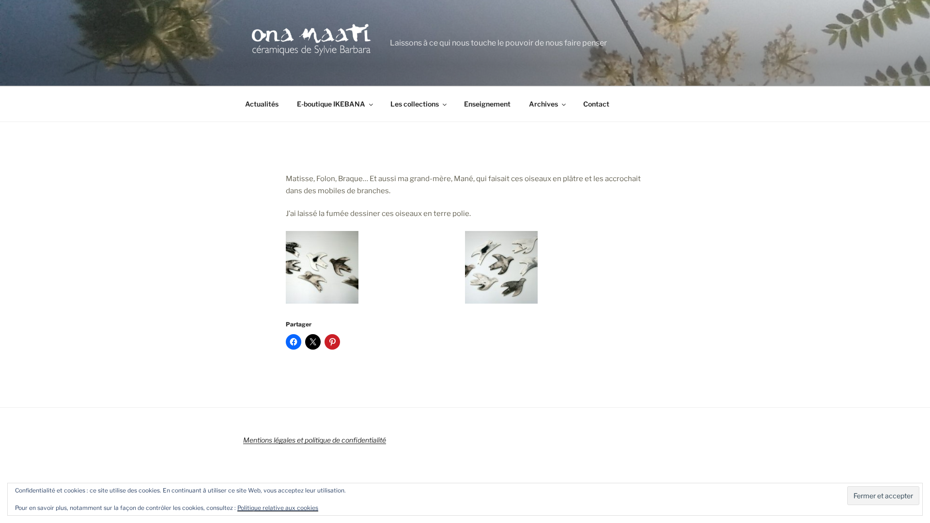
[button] (375, 269)
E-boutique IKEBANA (331, 104)
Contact (596, 104)
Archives (543, 104)
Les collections (414, 104)
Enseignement (487, 104)
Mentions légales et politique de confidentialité (314, 440)
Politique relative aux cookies (277, 507)
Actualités (262, 104)
